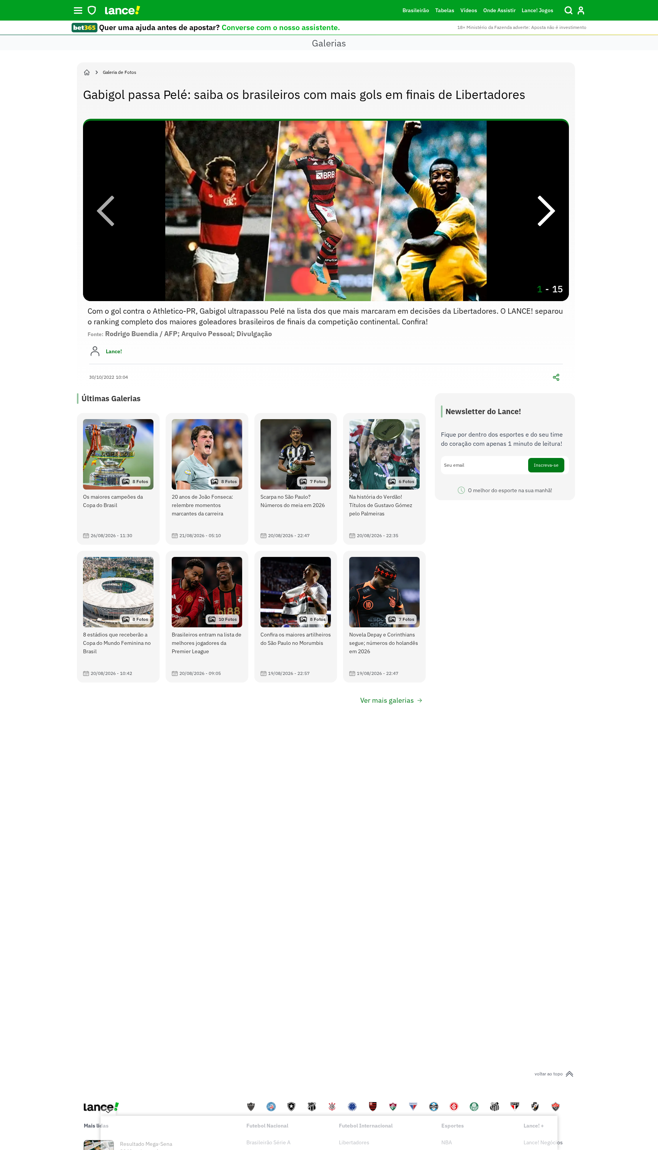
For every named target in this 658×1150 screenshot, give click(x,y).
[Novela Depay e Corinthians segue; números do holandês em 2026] (384, 617)
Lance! (114, 351)
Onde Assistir (499, 10)
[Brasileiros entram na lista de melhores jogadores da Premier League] (207, 617)
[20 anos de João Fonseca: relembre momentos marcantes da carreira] (207, 479)
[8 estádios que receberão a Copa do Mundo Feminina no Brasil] (118, 617)
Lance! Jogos (537, 10)
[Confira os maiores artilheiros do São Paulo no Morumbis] (295, 617)
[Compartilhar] (556, 377)
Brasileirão (415, 10)
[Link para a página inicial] (87, 72)
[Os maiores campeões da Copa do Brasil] (118, 479)
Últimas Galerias (111, 398)
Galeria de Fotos (119, 72)
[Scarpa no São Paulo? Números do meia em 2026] (295, 479)
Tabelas (444, 10)
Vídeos (468, 10)
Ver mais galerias (387, 700)
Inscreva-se (546, 465)
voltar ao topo (549, 1074)
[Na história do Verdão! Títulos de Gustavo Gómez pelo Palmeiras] (384, 479)
